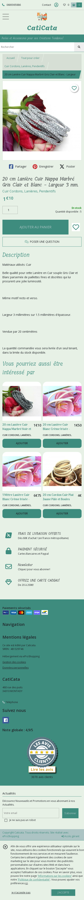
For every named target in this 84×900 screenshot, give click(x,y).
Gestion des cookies (14, 662)
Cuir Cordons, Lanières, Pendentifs (24, 66)
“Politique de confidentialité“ (34, 879)
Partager (20, 166)
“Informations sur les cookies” (55, 876)
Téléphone (11, 702)
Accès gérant (71, 836)
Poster (70, 166)
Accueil (11, 58)
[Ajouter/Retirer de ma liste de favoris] (76, 227)
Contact (46, 5)
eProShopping (10, 836)
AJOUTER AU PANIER (35, 227)
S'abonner (70, 813)
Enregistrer (45, 166)
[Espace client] (56, 5)
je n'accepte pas (21, 892)
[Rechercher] (79, 47)
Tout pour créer (30, 58)
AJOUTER (22, 443)
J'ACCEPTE (63, 892)
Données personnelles (15, 667)
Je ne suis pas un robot (22, 820)
